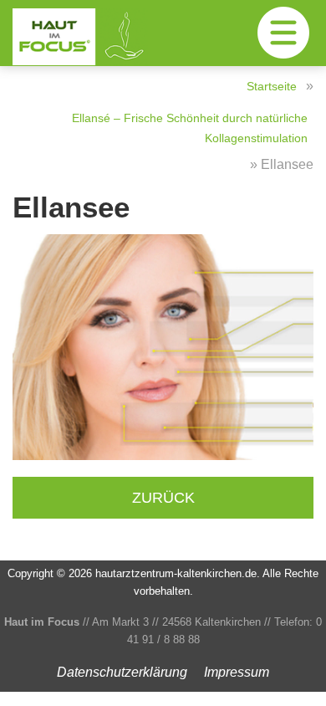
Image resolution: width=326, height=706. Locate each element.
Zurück (163, 497)
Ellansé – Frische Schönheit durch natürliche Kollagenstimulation (190, 128)
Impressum (236, 672)
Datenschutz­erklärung (122, 672)
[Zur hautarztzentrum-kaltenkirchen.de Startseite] (100, 36)
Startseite (272, 86)
